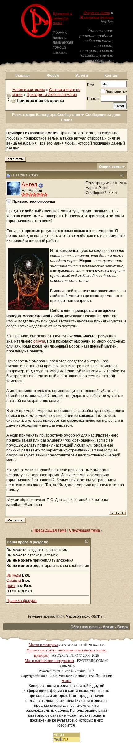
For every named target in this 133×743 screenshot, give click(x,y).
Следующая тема (84, 530)
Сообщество (68, 114)
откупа (39, 341)
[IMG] (11, 585)
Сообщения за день (103, 114)
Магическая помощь (96, 17)
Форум (53, 75)
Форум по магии (97, 13)
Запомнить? (116, 91)
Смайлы (13, 580)
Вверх (123, 626)
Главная (22, 75)
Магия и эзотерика (28, 89)
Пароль (93, 98)
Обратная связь (85, 626)
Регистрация (23, 114)
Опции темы (110, 166)
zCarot (66, 680)
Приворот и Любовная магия (52, 94)
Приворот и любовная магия (62, 18)
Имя (90, 84)
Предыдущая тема (49, 530)
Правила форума (21, 600)
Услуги (81, 75)
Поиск (66, 120)
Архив (108, 626)
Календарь (46, 114)
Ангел (29, 184)
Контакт (112, 75)
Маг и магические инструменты (49, 660)
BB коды (13, 574)
